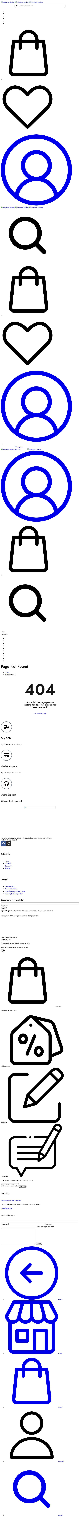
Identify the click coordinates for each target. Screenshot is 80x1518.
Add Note (23, 1186)
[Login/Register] (36, 205)
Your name (4, 1224)
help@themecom (6, 1208)
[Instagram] (8, 843)
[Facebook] (3, 843)
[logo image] (22, 2)
